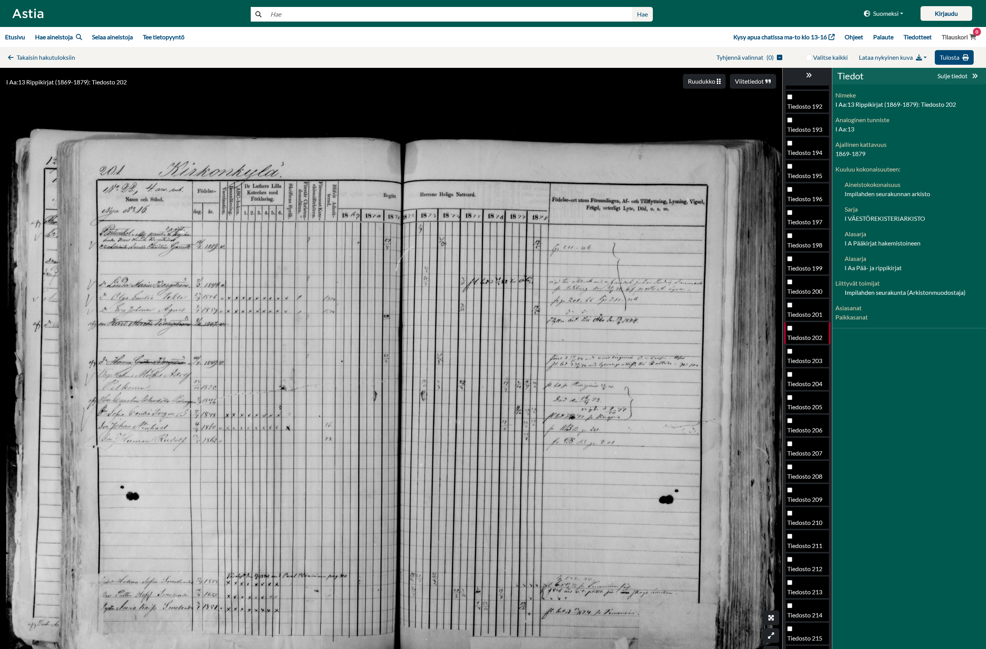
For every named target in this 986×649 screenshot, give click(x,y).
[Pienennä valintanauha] (807, 75)
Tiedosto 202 (804, 337)
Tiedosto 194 (804, 152)
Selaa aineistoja (112, 36)
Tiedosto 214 (804, 615)
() (745, 57)
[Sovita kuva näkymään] (771, 635)
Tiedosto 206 (804, 430)
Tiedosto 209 (804, 499)
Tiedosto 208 (804, 476)
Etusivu (15, 36)
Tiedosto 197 (804, 221)
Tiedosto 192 (804, 106)
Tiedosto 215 (804, 638)
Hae (642, 14)
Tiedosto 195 (804, 175)
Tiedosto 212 (804, 568)
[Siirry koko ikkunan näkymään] (771, 617)
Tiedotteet (918, 36)
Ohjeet (854, 36)
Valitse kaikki (830, 57)
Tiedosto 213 (804, 591)
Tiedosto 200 (804, 291)
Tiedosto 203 (804, 360)
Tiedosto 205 (804, 406)
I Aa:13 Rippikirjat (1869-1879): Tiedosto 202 (66, 82)
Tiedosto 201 (804, 314)
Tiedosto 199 (804, 268)
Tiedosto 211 (804, 545)
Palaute (883, 36)
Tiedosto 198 (804, 245)
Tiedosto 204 (804, 383)
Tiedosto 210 (804, 522)
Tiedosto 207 (804, 453)
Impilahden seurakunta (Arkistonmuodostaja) (905, 292)
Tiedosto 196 (804, 198)
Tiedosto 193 (804, 129)
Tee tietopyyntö (163, 36)
